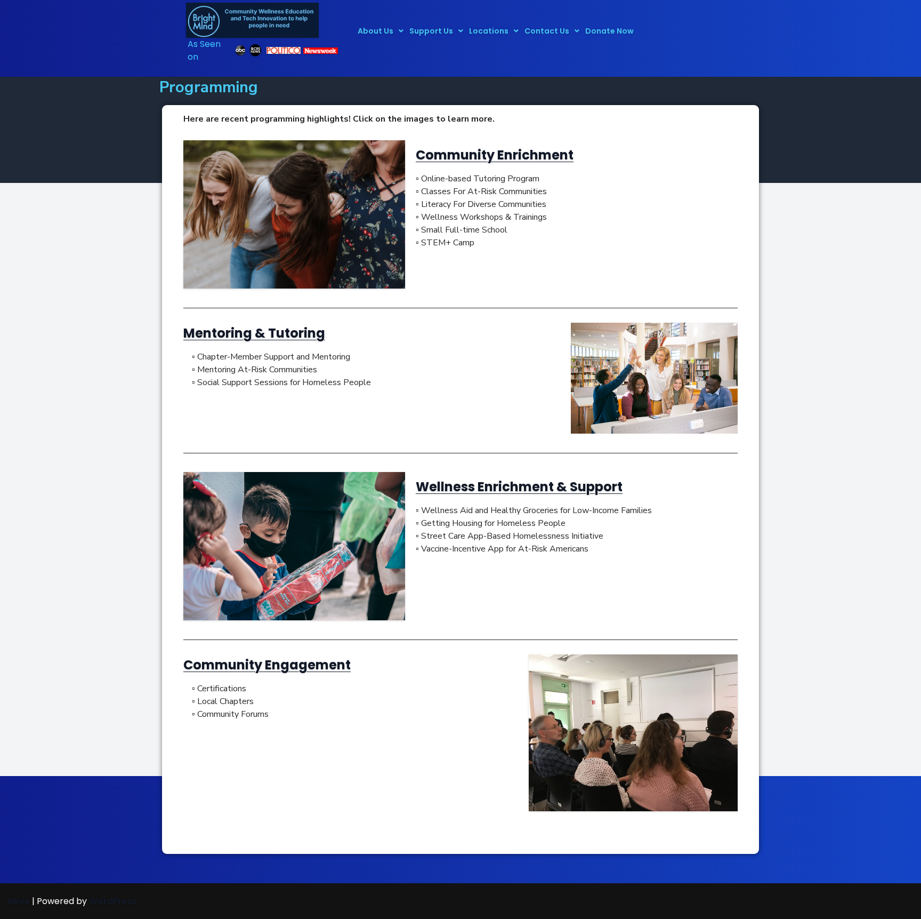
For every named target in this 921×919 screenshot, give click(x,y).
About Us (375, 31)
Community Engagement (267, 665)
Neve (19, 901)
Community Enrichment (494, 155)
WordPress (113, 901)
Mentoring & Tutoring (254, 333)
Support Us (431, 31)
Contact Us (546, 31)
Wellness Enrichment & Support (519, 487)
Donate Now (609, 31)
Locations (488, 31)
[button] (381, 30)
